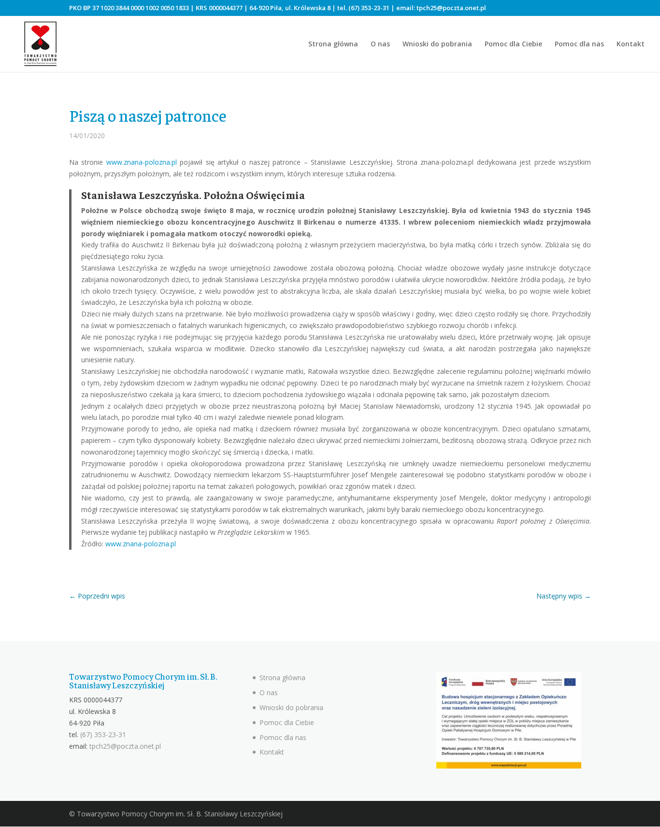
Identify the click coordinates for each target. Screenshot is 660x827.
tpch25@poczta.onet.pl (451, 7)
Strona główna (333, 44)
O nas (380, 44)
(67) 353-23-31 (368, 7)
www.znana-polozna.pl (141, 162)
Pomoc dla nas (579, 44)
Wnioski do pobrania (437, 44)
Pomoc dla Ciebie (513, 44)
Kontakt (631, 44)
